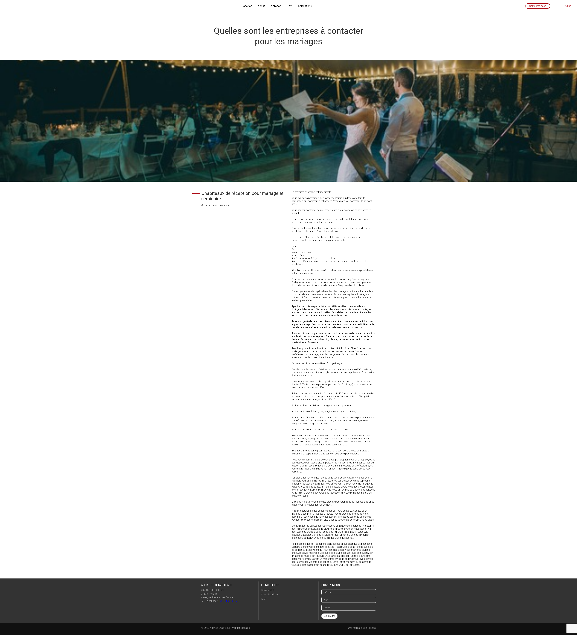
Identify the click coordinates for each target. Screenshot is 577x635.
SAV (289, 6)
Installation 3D (305, 6)
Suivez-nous (330, 585)
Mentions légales (241, 627)
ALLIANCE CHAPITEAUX (216, 585)
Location (247, 6)
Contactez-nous (537, 6)
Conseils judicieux (270, 594)
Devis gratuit (267, 590)
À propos (275, 6)
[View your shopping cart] (557, 6)
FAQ (263, 598)
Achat (261, 6)
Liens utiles (270, 585)
